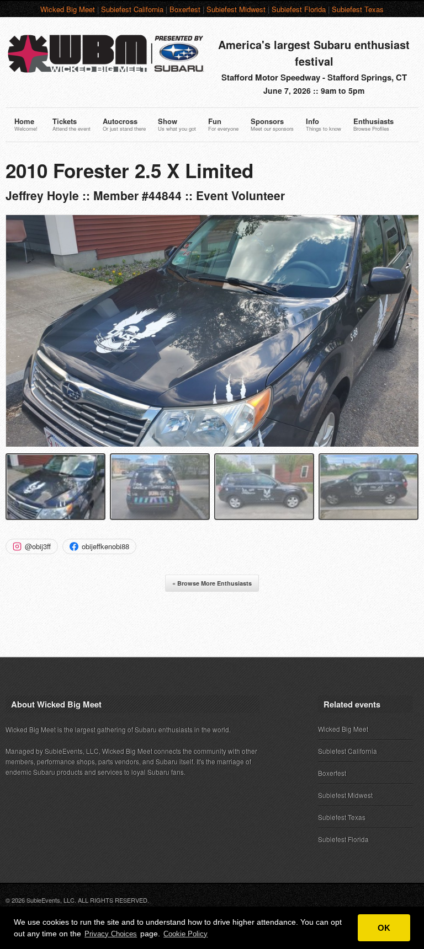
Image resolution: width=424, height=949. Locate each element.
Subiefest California (132, 9)
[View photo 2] (160, 486)
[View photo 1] (55, 486)
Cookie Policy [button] (185, 934)
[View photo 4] (368, 486)
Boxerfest (184, 9)
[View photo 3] (264, 486)
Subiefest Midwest (236, 9)
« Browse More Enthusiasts (212, 583)
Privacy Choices (110, 934)
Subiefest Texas (358, 9)
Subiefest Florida (299, 9)
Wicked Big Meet (67, 9)
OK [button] (384, 927)
